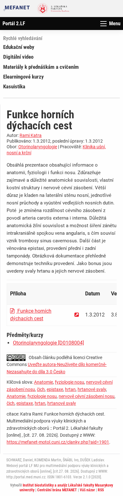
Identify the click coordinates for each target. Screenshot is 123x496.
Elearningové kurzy (23, 77)
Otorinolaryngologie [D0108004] (48, 343)
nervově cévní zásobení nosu (86, 396)
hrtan (70, 389)
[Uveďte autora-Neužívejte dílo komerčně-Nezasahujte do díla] (18, 357)
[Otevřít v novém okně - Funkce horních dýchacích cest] (76, 315)
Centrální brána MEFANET (57, 490)
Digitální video (18, 57)
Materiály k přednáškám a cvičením (41, 67)
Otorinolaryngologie (37, 146)
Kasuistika (14, 86)
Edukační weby (18, 47)
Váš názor (87, 490)
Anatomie (43, 382)
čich (41, 389)
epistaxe (55, 389)
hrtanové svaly (92, 389)
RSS (101, 490)
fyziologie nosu (69, 382)
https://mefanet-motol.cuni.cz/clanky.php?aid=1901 (58, 442)
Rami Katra (31, 135)
